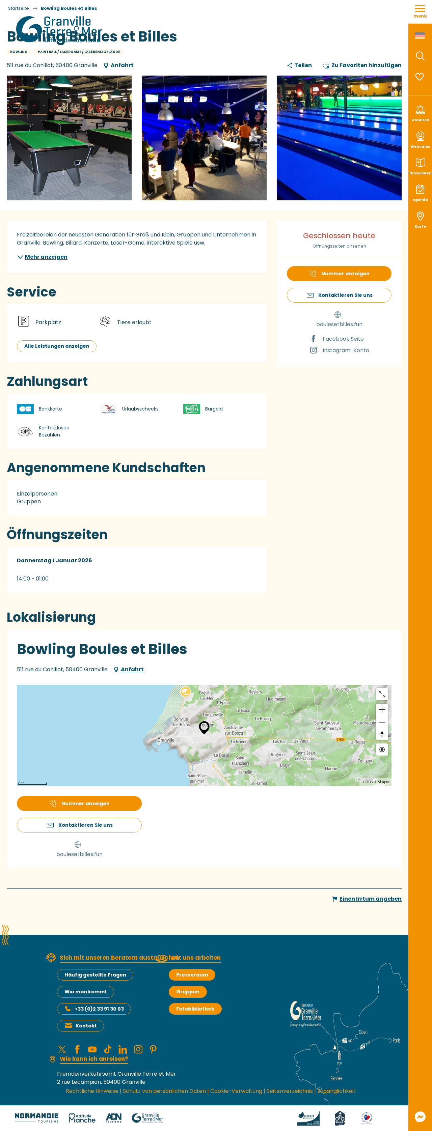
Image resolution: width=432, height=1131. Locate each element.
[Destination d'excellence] (358, 1118)
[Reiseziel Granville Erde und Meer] (60, 29)
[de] (420, 36)
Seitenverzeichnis (290, 1091)
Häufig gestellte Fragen (95, 974)
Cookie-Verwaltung (236, 1091)
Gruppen (187, 991)
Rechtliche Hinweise (92, 1091)
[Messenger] (420, 1116)
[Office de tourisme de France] (384, 1118)
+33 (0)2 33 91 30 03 (99, 1009)
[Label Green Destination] (300, 1118)
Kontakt (86, 1025)
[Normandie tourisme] (36, 1118)
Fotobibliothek (195, 1009)
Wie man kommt (85, 991)
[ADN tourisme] (114, 1118)
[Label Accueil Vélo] (332, 1118)
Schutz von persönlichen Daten (164, 1091)
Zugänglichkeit (336, 1091)
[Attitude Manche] (82, 1118)
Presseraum (192, 974)
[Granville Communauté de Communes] (147, 1118)
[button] (420, 56)
